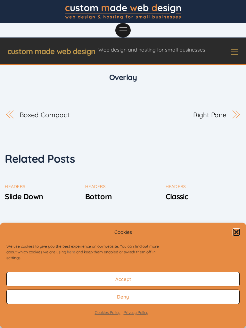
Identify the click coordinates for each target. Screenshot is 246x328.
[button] (236, 232)
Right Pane (209, 115)
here (71, 252)
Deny (123, 297)
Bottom (98, 196)
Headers (15, 186)
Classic (177, 196)
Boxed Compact (45, 115)
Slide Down (24, 196)
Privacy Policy (136, 312)
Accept (123, 279)
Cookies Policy (107, 312)
